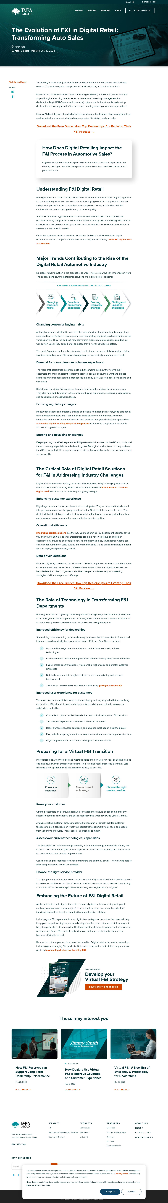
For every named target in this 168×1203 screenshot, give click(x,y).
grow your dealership (110, 685)
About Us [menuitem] (141, 1123)
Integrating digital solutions (51, 532)
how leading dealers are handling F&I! (65, 950)
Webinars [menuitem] (110, 1137)
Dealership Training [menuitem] (56, 1137)
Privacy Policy (122, 1174)
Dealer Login (149, 2)
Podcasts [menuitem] (110, 1141)
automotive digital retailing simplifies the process (63, 423)
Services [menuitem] (54, 1123)
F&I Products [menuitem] (85, 1128)
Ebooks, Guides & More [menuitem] (116, 1132)
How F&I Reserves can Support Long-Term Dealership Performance (32, 1072)
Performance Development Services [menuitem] (63, 1132)
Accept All (110, 1192)
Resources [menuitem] (113, 1123)
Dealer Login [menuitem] (143, 1137)
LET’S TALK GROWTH (140, 10)
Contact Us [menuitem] (142, 1132)
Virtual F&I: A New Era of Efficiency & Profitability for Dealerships (132, 1072)
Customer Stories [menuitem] (114, 1146)
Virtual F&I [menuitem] (84, 1137)
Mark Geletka (22, 50)
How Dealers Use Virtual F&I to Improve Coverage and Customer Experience (83, 1074)
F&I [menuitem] (50, 1128)
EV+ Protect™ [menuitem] (85, 1132)
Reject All (131, 1192)
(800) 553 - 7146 (19, 1144)
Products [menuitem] (86, 1123)
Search (129, 2)
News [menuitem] (138, 1128)
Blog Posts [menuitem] (111, 1128)
